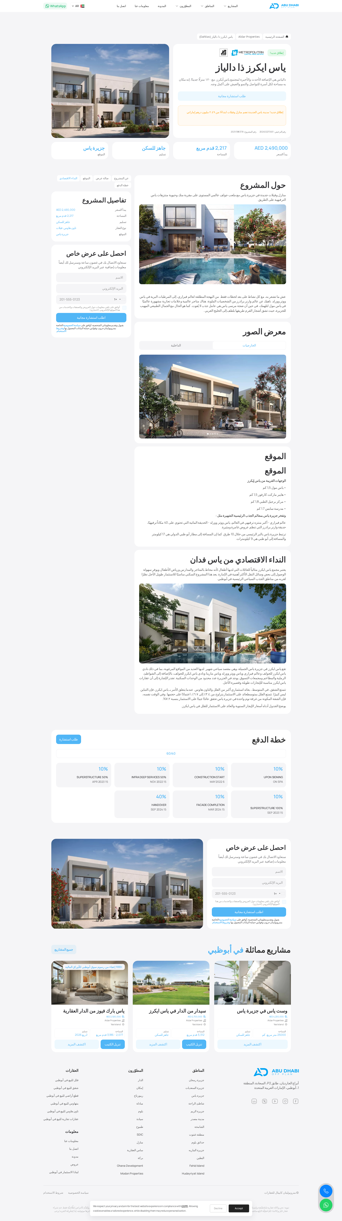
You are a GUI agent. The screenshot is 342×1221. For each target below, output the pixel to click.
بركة (140, 1158)
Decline (218, 1208)
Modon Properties (131, 1173)
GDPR (184, 1206)
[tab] (249, 345)
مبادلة (139, 1103)
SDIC (140, 1134)
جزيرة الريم (197, 1111)
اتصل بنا (121, 6)
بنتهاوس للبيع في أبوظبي (64, 1103)
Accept (239, 1208)
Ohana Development (130, 1166)
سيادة (140, 1119)
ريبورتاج (138, 1095)
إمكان (139, 1088)
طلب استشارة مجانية (232, 96)
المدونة (162, 6)
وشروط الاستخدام (61, 330)
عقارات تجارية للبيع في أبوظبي (60, 1119)
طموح (139, 1127)
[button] (230, 6)
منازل (140, 1142)
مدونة (75, 1156)
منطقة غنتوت (196, 1134)
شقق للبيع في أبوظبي (66, 1088)
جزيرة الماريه (196, 1150)
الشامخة (199, 1127)
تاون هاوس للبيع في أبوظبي (62, 1111)
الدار (140, 1080)
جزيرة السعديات (194, 1088)
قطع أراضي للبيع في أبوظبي (62, 1095)
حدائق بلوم (197, 1142)
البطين (200, 1158)
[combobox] (120, 299)
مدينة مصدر (197, 1119)
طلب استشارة (68, 739)
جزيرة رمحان (196, 1080)
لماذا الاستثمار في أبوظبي (63, 1172)
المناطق (198, 1070)
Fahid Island (196, 1166)
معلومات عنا (142, 6)
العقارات (72, 1070)
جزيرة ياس (197, 1095)
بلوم (140, 1111)
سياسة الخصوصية (72, 325)
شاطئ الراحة (196, 1103)
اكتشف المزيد (253, 1044)
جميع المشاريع (64, 949)
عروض (74, 1164)
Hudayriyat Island (193, 1173)
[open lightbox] (212, 396)
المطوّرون (135, 1070)
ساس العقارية (135, 1150)
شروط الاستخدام (53, 1192)
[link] (252, 1006)
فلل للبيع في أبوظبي (66, 1080)
